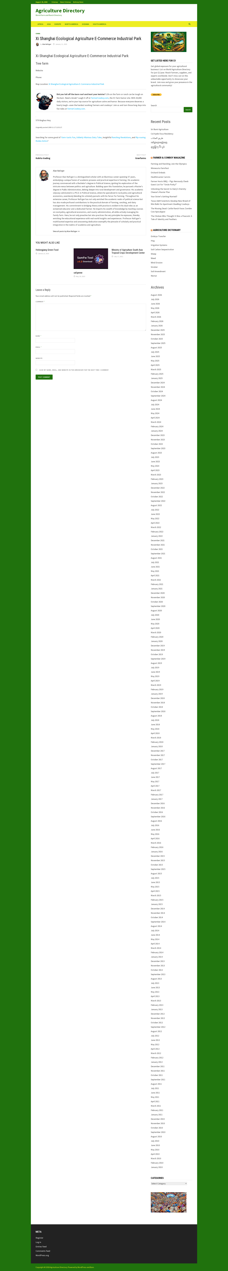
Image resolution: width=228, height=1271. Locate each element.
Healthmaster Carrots (160, 177)
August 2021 (156, 558)
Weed (153, 258)
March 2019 (156, 685)
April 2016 (155, 838)
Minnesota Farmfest (160, 168)
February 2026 (157, 321)
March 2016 (156, 842)
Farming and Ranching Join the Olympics (169, 163)
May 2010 (155, 1149)
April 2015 (155, 891)
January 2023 (157, 483)
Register (39, 1237)
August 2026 (156, 295)
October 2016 (157, 812)
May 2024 (155, 413)
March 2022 (156, 527)
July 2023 (155, 457)
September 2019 (158, 658)
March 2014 (156, 948)
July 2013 (155, 983)
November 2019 (158, 650)
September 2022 (158, 501)
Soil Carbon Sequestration (162, 249)
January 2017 (157, 799)
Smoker (154, 267)
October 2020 (157, 601)
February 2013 (157, 1005)
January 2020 (157, 641)
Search (154, 105)
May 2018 (155, 728)
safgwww (78, 272)
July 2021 (155, 562)
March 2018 (156, 737)
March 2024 (156, 422)
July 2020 (155, 615)
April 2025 (155, 365)
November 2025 (158, 334)
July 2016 (155, 825)
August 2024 (156, 400)
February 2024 (157, 426)
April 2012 (155, 1048)
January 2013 (157, 1009)
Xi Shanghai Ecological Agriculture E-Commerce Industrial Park (76, 84)
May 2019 (155, 676)
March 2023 (156, 474)
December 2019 (158, 645)
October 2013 (157, 970)
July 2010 (155, 1141)
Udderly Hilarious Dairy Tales (89, 137)
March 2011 (156, 1105)
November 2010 (158, 1123)
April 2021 (155, 575)
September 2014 (158, 921)
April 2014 (155, 943)
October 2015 (157, 864)
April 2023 (155, 470)
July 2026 (155, 299)
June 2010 (155, 1145)
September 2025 (158, 343)
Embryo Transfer (158, 236)
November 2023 (158, 439)
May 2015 (155, 886)
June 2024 (155, 409)
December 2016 (158, 803)
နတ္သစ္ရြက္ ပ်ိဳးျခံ (158, 146)
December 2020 (158, 593)
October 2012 (157, 1022)
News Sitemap (65, 2)
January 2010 (157, 1167)
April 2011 (155, 1101)
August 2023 (156, 452)
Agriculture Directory (60, 10)
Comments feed (43, 1251)
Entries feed (41, 1246)
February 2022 (157, 531)
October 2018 (157, 707)
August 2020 (156, 610)
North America (71, 24)
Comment (40, 302)
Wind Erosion (156, 262)
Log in (38, 1242)
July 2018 (155, 720)
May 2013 (155, 991)
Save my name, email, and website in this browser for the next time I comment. (74, 370)
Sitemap (55, 2)
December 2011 (158, 1066)
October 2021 (157, 549)
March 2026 (156, 316)
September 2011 (158, 1079)
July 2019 (155, 667)
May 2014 (155, 939)
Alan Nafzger (46, 44)
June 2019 (155, 672)
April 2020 (155, 628)
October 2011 (157, 1075)
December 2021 (158, 540)
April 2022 (155, 522)
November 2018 (158, 702)
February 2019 (157, 689)
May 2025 (155, 360)
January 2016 (157, 851)
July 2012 (155, 1035)
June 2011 (155, 1092)
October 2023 (157, 444)
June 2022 (155, 514)
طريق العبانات (157, 138)
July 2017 (155, 772)
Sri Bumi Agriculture (159, 129)
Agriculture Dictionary (166, 230)
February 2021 (157, 584)
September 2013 (158, 974)
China (38, 33)
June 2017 (155, 777)
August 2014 (156, 926)
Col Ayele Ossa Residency (162, 133)
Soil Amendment (158, 271)
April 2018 (155, 733)
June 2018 (155, 724)
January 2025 (157, 378)
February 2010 (157, 1162)
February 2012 (157, 1057)
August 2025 (156, 347)
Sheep (153, 253)
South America (99, 24)
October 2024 (157, 391)
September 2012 (158, 1027)
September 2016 (158, 816)
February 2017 (157, 794)
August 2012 (156, 1031)
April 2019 (155, 680)
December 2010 (158, 1119)
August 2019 (156, 663)
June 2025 (155, 356)
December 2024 (158, 382)
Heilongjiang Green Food (47, 249)
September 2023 (158, 448)
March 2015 (156, 895)
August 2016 (156, 821)
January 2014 (157, 956)
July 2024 (155, 404)
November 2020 (158, 597)
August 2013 (156, 978)
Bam (92, 1267)
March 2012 (156, 1053)
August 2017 (156, 768)
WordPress (82, 1267)
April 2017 (155, 785)
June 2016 (155, 829)
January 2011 (157, 1114)
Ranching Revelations (121, 137)
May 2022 (155, 518)
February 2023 (157, 479)
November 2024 (158, 387)
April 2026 (155, 312)
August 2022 (156, 505)
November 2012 (158, 1018)
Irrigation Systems (159, 245)
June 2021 (155, 566)
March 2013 (156, 1000)
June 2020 (155, 619)
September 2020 (158, 606)
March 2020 (156, 632)
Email (39, 347)
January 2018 (157, 746)
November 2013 (158, 965)
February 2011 (157, 1110)
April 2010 (155, 1154)
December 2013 (158, 961)
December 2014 (158, 908)
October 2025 (157, 338)
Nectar (154, 275)
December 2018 (158, 698)
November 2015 (158, 860)
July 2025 (155, 352)
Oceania (85, 24)
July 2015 (155, 878)
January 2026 (157, 325)
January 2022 (157, 536)
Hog (153, 240)
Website (39, 358)
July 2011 (155, 1088)
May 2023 (155, 465)
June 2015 (155, 882)
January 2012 (157, 1062)
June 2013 (155, 987)
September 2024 (158, 395)
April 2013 (155, 996)
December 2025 (158, 330)
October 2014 (157, 917)
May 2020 (155, 623)
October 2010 (157, 1127)
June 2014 (155, 934)
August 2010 (156, 1136)
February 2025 (157, 373)
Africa (40, 24)
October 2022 (157, 496)
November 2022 (158, 492)
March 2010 (156, 1158)
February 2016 (157, 847)
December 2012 (158, 1013)
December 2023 (158, 435)
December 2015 (158, 856)
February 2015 (157, 899)
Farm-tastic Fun (68, 137)
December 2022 (158, 487)
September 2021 (158, 553)
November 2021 (158, 544)
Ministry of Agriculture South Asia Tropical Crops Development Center (128, 251)
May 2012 (155, 1044)
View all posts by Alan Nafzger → (66, 231)
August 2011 (156, 1084)
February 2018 (157, 742)
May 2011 (155, 1097)
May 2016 (155, 834)
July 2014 (155, 930)
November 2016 (158, 807)
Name (38, 336)
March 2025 (156, 369)
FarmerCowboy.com (100, 98)
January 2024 (157, 430)
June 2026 (155, 303)
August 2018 (156, 715)
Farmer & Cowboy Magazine (169, 157)
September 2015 (158, 869)
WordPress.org (42, 1255)
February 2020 (157, 636)
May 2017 (155, 781)
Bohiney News (78, 2)
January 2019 (157, 693)
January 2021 (157, 588)
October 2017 (157, 759)
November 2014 (158, 913)
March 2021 (156, 579)
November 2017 (158, 755)
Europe (58, 24)
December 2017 (158, 750)
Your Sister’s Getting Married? (164, 196)
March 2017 (156, 790)
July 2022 (155, 509)
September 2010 (158, 1132)
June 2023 (155, 461)
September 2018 (158, 711)
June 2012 (155, 1040)
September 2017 (158, 764)
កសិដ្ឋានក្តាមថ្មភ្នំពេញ (159, 142)
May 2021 (155, 571)
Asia (49, 24)
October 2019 (157, 654)
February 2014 (157, 952)
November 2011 (158, 1070)
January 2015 (157, 904)
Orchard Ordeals (158, 172)
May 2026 (155, 308)
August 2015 (156, 873)
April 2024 (155, 417)
